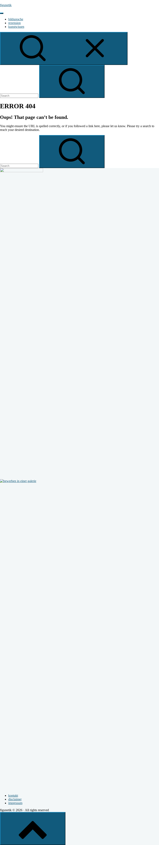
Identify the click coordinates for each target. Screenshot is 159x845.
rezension (14, 23)
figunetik (6, 5)
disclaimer (15, 799)
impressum (15, 803)
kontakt (13, 795)
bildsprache (15, 19)
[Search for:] (19, 95)
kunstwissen (16, 26)
